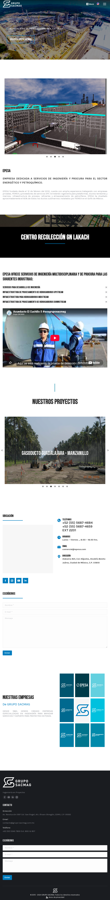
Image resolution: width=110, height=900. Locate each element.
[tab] (47, 157)
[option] (55, 116)
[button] (2, 450)
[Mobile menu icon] (104, 4)
